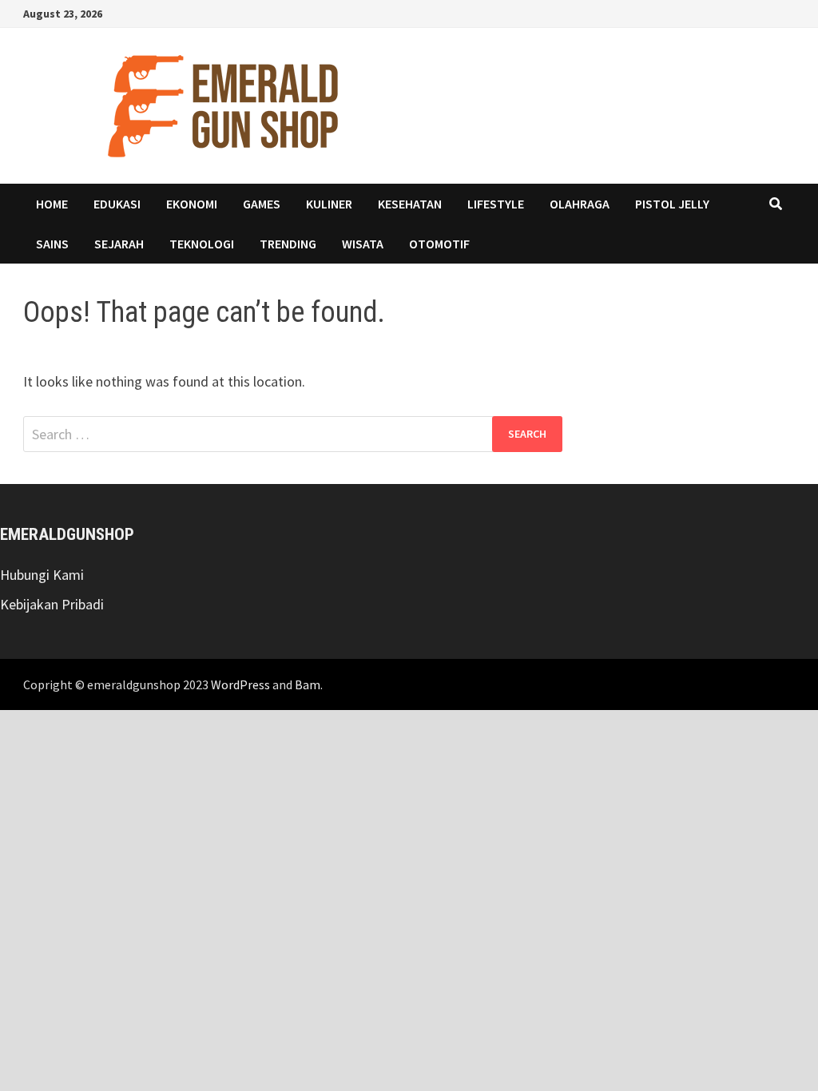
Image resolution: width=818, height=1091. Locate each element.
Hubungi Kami (42, 574)
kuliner (329, 204)
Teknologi (201, 244)
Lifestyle (495, 204)
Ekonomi (191, 204)
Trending (288, 244)
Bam (307, 684)
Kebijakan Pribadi (52, 604)
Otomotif (439, 244)
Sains (52, 244)
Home (52, 204)
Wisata (362, 244)
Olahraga (580, 204)
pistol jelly (672, 204)
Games (261, 204)
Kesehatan (410, 204)
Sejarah (119, 244)
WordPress (240, 684)
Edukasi (117, 204)
